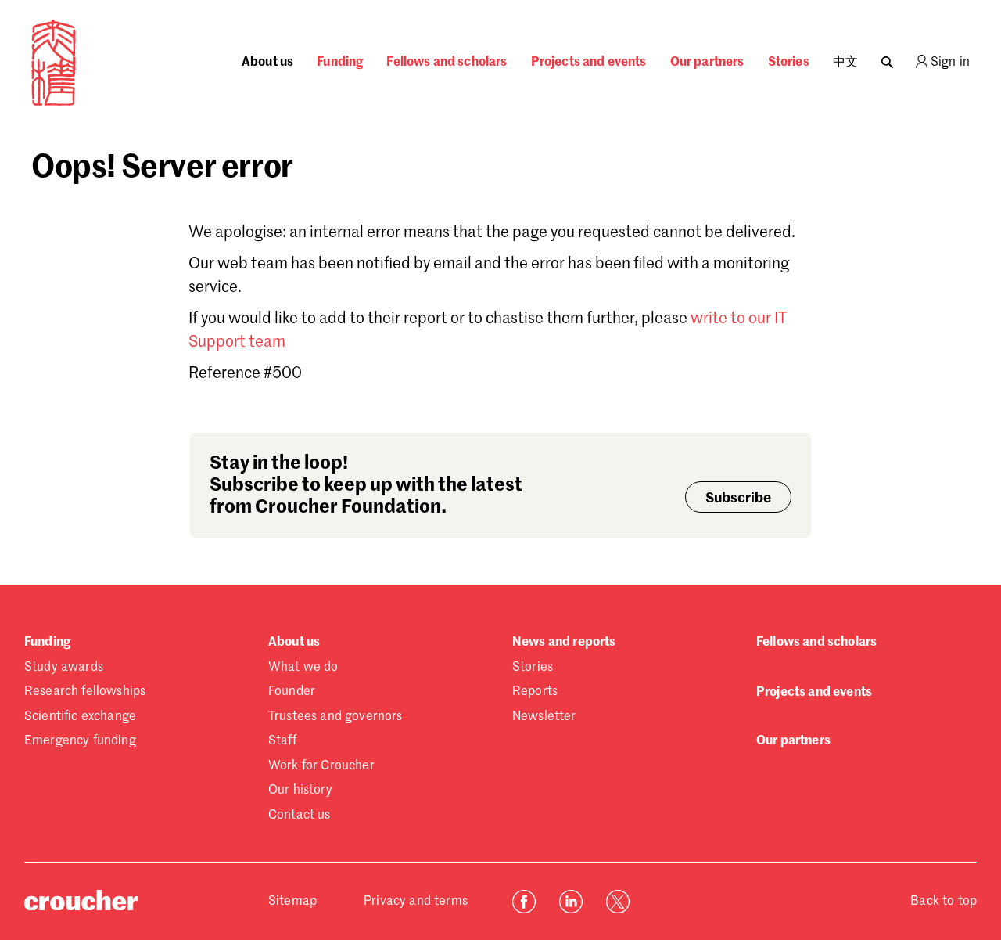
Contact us (299, 815)
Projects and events (589, 62)
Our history (300, 790)
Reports (535, 692)
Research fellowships (84, 692)
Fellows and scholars (446, 62)
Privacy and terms (416, 901)
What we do (303, 667)
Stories (788, 62)
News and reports (564, 642)
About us (267, 62)
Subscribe (738, 499)
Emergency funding (80, 741)
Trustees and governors (335, 717)
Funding (340, 62)
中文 (845, 62)
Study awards (63, 667)
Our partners (707, 62)
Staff (282, 741)
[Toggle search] (887, 58)
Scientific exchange (80, 717)
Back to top (943, 901)
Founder (291, 692)
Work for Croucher (321, 766)
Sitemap (292, 901)
